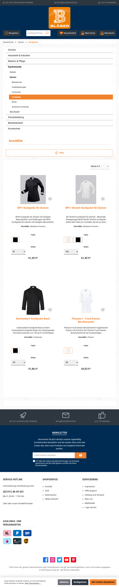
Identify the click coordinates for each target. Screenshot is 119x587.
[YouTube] (66, 560)
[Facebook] (45, 560)
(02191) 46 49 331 (13, 491)
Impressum (90, 486)
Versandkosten (53, 567)
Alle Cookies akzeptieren (103, 582)
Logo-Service (90, 507)
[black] (15, 350)
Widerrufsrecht (51, 499)
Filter (61, 153)
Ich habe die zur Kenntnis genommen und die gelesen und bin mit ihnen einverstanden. (57, 463)
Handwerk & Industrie (19, 55)
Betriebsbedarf (15, 123)
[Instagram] (52, 560)
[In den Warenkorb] (42, 266)
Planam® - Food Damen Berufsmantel (86, 320)
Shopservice (50, 479)
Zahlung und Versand (94, 495)
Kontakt (48, 486)
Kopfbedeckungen (19, 87)
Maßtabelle (90, 503)
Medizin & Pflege (16, 61)
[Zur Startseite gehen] (59, 18)
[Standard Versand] (26, 541)
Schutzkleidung (16, 117)
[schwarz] (15, 240)
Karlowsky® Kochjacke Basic (33, 318)
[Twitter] (59, 560)
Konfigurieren (80, 582)
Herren (13, 72)
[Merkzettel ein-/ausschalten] (50, 199)
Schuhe (12, 49)
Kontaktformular (25, 503)
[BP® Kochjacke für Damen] (33, 189)
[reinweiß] (68, 350)
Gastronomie (14, 66)
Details (33, 273)
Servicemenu (90, 479)
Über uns (89, 499)
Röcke (14, 102)
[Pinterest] (73, 560)
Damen (13, 77)
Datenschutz (50, 495)
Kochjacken (16, 97)
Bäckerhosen (17, 82)
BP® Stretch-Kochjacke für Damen (86, 207)
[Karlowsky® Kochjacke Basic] (33, 300)
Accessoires (14, 128)
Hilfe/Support (91, 491)
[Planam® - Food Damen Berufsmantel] (86, 300)
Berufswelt (14, 112)
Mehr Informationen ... (33, 583)
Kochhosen (16, 92)
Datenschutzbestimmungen (57, 461)
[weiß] (68, 240)
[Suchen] (47, 33)
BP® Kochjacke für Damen (33, 207)
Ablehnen (64, 582)
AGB (53, 463)
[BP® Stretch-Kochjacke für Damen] (86, 189)
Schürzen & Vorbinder (20, 107)
